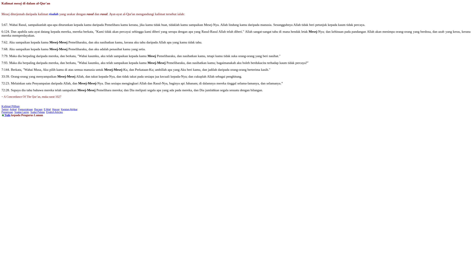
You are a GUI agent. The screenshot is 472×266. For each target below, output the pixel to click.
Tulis (7, 115)
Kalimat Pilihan (10, 106)
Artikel (13, 109)
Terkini (4, 109)
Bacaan (38, 109)
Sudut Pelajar (37, 112)
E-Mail (47, 109)
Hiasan (56, 109)
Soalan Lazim (21, 112)
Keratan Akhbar (69, 109)
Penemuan (7, 112)
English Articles (54, 112)
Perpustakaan (25, 109)
